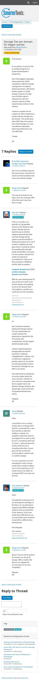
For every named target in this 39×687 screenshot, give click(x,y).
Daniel (14, 411)
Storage (18, 629)
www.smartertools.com (19, 538)
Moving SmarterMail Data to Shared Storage (19, 642)
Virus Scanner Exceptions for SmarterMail (18, 667)
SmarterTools (24, 678)
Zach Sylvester (17, 486)
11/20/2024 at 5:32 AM (18, 413)
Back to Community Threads (11, 35)
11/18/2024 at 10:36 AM (19, 190)
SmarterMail (9, 629)
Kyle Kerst (16, 213)
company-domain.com (21, 269)
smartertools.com (18, 305)
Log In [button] (35, 3)
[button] (28, 2)
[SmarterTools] (13, 12)
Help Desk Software (7, 678)
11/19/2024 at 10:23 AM (19, 316)
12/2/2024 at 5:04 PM (18, 488)
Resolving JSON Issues (11, 662)
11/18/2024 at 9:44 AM (18, 166)
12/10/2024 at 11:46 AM (19, 550)
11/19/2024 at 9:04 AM (18, 215)
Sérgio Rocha (21, 47)
